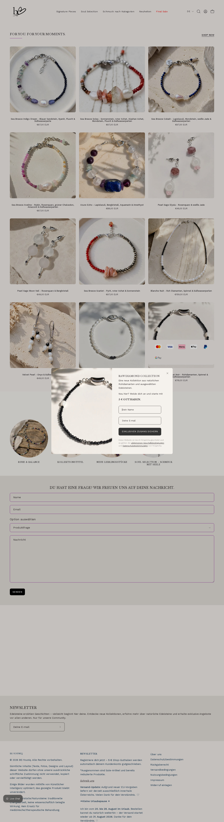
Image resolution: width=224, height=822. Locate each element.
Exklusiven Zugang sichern (140, 431)
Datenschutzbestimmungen (135, 446)
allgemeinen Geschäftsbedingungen (147, 443)
